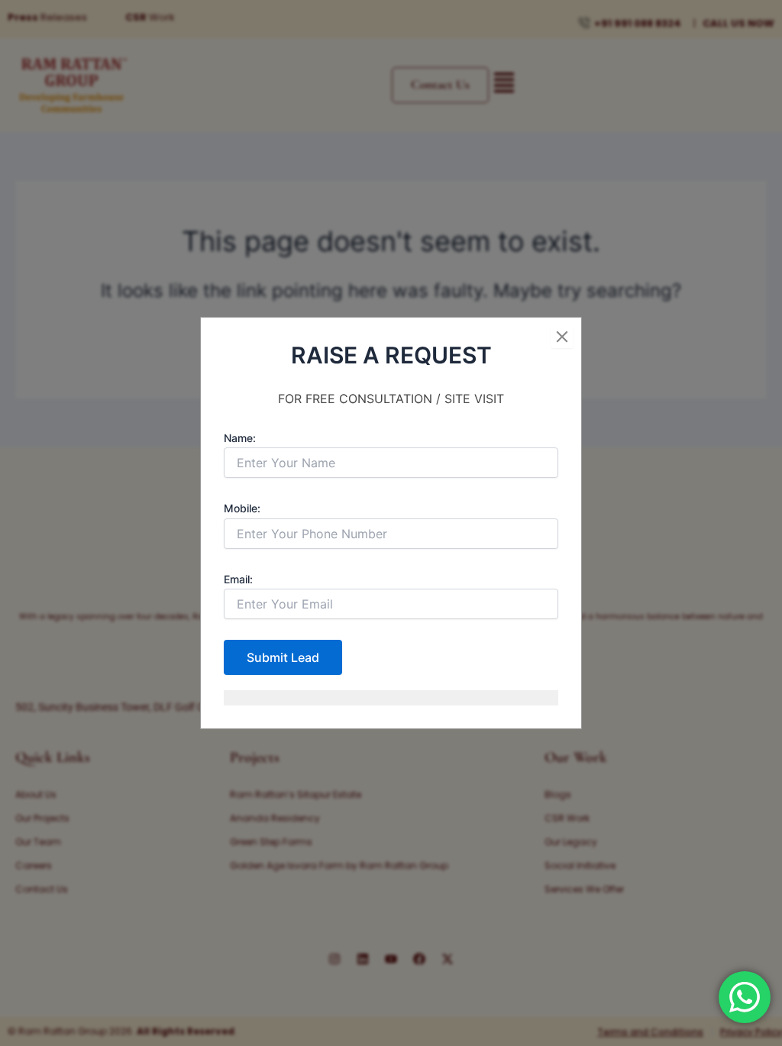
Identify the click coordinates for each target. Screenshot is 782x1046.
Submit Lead (283, 657)
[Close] (562, 336)
